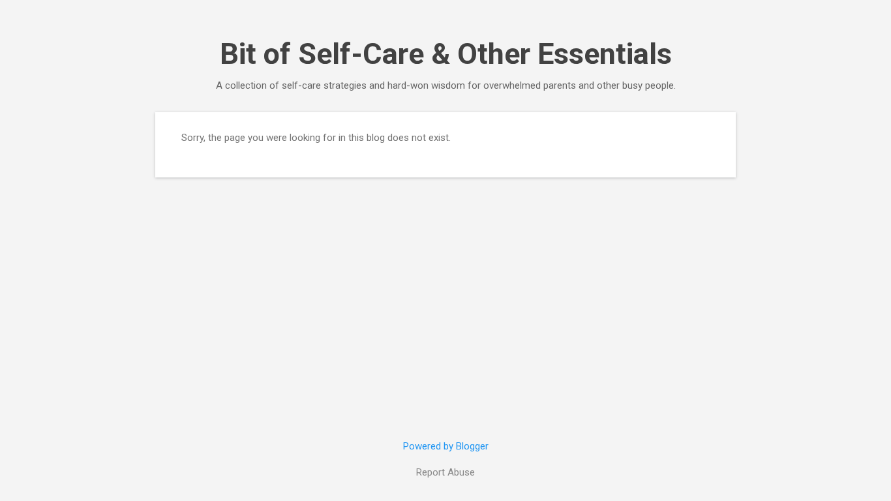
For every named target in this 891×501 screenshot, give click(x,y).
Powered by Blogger (446, 446)
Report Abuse (445, 472)
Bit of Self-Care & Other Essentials (446, 54)
